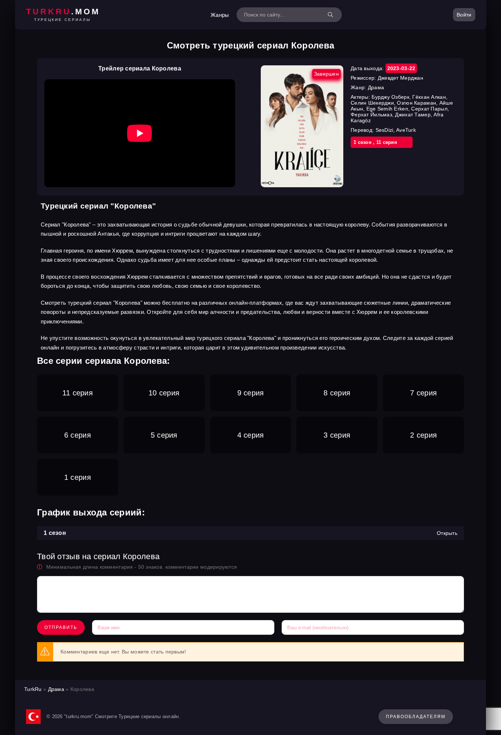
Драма (56, 689)
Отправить (60, 627)
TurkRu (33, 689)
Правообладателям (416, 716)
